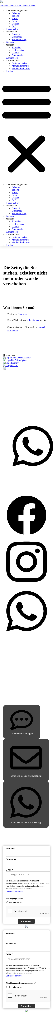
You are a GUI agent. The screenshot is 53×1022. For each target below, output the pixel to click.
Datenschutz (12, 679)
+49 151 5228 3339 (19, 415)
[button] (26, 128)
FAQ (14, 26)
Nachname (11, 859)
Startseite (22, 314)
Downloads (17, 55)
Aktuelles (16, 47)
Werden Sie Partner (21, 68)
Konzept (16, 34)
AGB (8, 685)
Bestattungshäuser (20, 63)
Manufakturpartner (20, 66)
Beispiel (15, 23)
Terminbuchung (19, 39)
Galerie (15, 52)
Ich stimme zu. (16, 902)
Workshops (17, 37)
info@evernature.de (24, 418)
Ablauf (15, 18)
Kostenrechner (12, 29)
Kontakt (9, 71)
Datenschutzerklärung (15, 891)
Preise (14, 21)
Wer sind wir (12, 58)
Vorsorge (10, 42)
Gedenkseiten (18, 50)
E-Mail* (9, 870)
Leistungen (17, 13)
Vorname (10, 848)
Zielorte (15, 16)
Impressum (11, 673)
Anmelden (26, 921)
